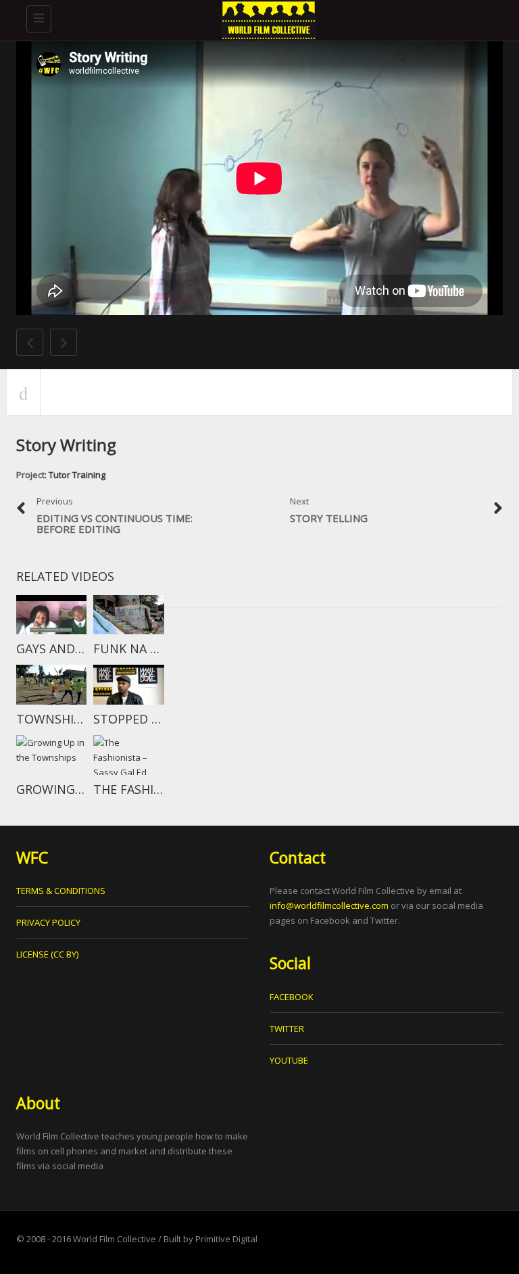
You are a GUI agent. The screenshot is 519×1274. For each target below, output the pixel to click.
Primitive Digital (226, 1239)
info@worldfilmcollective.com (329, 905)
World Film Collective (114, 1239)
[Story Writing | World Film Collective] (266, 17)
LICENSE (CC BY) (47, 954)
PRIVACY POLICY (48, 922)
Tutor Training (77, 475)
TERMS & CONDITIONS (60, 890)
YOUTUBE (289, 1060)
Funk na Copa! (138, 648)
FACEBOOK (292, 997)
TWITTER (287, 1028)
